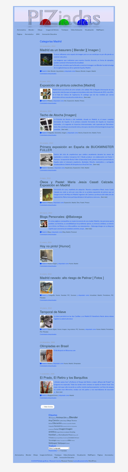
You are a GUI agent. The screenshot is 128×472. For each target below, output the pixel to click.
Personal (74, 232)
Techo (99, 133)
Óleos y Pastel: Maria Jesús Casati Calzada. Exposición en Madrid (77, 183)
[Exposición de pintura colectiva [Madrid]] (46, 94)
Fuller (82, 168)
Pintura (50, 101)
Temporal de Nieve (53, 311)
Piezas (70, 435)
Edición (50, 423)
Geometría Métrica (67, 426)
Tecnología (52, 440)
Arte (49, 71)
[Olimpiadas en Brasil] (46, 355)
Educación (57, 423)
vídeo (69, 440)
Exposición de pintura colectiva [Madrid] (67, 85)
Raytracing (56, 437)
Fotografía (51, 133)
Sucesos (50, 168)
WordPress (92, 461)
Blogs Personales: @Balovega (61, 216)
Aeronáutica (29, 34)
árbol (68, 443)
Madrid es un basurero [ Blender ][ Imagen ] (70, 50)
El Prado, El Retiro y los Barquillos (64, 377)
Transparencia (63, 440)
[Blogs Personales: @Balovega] (44, 224)
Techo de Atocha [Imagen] (58, 115)
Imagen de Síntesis (52, 30)
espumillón (69, 423)
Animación (61, 417)
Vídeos (73, 440)
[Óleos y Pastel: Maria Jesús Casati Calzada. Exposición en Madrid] (46, 194)
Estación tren (87, 133)
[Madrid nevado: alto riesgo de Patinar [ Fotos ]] (46, 287)
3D (50, 418)
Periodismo (106, 295)
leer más (87, 97)
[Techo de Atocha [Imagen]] (46, 124)
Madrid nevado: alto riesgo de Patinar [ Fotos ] (72, 277)
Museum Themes (67, 461)
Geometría (58, 133)
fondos (74, 423)
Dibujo (40, 30)
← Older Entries (47, 407)
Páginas (19, 34)
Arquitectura (68, 168)
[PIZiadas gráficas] (64, 17)
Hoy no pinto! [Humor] (55, 246)
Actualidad (93, 295)
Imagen (88, 71)
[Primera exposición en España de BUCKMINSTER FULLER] (46, 159)
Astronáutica (21, 30)
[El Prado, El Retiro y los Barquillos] (46, 387)
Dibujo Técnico (72, 420)
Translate (63, 451)
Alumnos (53, 417)
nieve (57, 435)
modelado (66, 432)
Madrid (94, 71)
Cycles (61, 420)
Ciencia (55, 420)
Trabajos (58, 440)
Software (76, 437)
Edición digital (52, 329)
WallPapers (100, 30)
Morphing (72, 432)
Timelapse (64, 30)
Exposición (70, 101)
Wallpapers (62, 443)
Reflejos (61, 437)
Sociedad (71, 437)
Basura (78, 71)
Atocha (80, 133)
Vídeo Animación (76, 30)
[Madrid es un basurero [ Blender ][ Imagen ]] (46, 59)
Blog (49, 232)
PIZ (68, 295)
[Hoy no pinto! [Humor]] (46, 255)
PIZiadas (42, 298)
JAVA (38, 34)
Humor (50, 263)
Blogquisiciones (53, 395)
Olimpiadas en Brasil (54, 346)
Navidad (63, 295)
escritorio (64, 423)
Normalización (63, 435)
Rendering (65, 437)
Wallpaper (53, 443)
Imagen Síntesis (60, 432)
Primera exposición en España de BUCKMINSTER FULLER (77, 148)
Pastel (82, 202)
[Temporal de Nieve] (46, 321)
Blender (31, 30)
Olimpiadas (77, 363)
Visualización (89, 30)
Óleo (78, 202)
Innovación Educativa (49, 34)
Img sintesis (60, 71)
